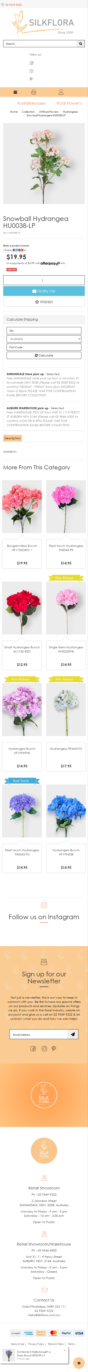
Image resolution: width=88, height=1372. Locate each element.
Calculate (45, 347)
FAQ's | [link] (72, 1335)
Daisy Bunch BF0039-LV (31, 1355)
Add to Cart (22, 484)
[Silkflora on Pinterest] (54, 1039)
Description (12, 430)
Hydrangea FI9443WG (66, 740)
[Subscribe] (72, 1026)
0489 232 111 (56, 1298)
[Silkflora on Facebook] (32, 1039)
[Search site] (80, 35)
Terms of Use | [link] (18, 1335)
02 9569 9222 (14, 4)
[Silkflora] (44, 17)
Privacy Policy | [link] (37, 1335)
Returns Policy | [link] (57, 1335)
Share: (8, 241)
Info (62, 254)
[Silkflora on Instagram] (43, 1039)
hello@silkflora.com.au (44, 1306)
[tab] (12, 430)
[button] (44, 293)
